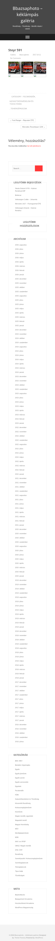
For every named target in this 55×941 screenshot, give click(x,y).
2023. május (19, 406)
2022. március (20, 466)
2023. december (20, 376)
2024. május (19, 359)
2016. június (19, 742)
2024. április (19, 364)
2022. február (19, 470)
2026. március (20, 266)
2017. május (19, 708)
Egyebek (18, 786)
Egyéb (17, 769)
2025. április (19, 313)
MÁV (16, 829)
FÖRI (17, 795)
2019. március (20, 618)
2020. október (20, 538)
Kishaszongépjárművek (23, 808)
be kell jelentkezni (34, 146)
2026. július (19, 249)
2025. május (19, 309)
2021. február (19, 521)
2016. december (20, 725)
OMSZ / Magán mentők (23, 846)
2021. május (19, 508)
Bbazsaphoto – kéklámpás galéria (27, 14)
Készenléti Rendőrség (23, 803)
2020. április (19, 563)
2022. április (19, 461)
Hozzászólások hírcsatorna (24, 903)
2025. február (19, 321)
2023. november (20, 381)
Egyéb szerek (20, 778)
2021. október (20, 487)
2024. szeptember (21, 342)
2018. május (19, 661)
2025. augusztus (21, 296)
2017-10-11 (36, 55)
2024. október (20, 338)
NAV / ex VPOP (20, 841)
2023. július (19, 398)
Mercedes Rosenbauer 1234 (33, 127)
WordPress (39, 938)
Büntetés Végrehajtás (22, 765)
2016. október (20, 733)
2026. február (19, 270)
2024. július (19, 351)
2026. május (19, 258)
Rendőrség (19, 854)
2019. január (19, 627)
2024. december (20, 330)
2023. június (19, 402)
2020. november (20, 533)
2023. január (19, 423)
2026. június (19, 253)
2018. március (20, 669)
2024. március (20, 368)
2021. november (20, 483)
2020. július (19, 550)
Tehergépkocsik (19, 109)
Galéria (13, 55)
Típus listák (19, 871)
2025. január (19, 325)
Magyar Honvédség (22, 824)
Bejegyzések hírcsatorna (23, 899)
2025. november (20, 283)
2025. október (20, 287)
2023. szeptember (21, 389)
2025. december (20, 279)
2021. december (20, 478)
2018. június (19, 657)
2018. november (20, 635)
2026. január (19, 275)
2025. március (20, 317)
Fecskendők (29, 97)
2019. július (19, 601)
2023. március (20, 415)
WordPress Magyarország (24, 907)
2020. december (20, 529)
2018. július (19, 652)
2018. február (19, 674)
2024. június (19, 355)
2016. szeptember (21, 737)
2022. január (19, 474)
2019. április (19, 614)
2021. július (19, 500)
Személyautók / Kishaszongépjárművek (28, 858)
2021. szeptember (21, 491)
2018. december (20, 631)
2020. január (19, 576)
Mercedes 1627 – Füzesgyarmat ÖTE (28, 204)
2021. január (19, 525)
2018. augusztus (21, 648)
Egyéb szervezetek (21, 782)
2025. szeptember (21, 292)
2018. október (20, 640)
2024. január (19, 372)
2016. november (20, 729)
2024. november (20, 334)
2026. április (19, 262)
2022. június (19, 453)
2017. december (20, 682)
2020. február (19, 572)
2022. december (20, 427)
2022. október (20, 436)
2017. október (20, 691)
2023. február (19, 419)
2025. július (19, 300)
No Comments (15, 58)
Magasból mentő (21, 820)
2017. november (20, 686)
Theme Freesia (20, 938)
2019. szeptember (21, 593)
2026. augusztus (21, 245)
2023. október (20, 385)
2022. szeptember (21, 440)
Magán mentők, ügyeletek (24, 816)
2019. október (20, 589)
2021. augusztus (21, 495)
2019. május (19, 610)
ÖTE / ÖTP (18, 850)
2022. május (19, 457)
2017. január (19, 720)
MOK (17, 837)
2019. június (19, 606)
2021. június (19, 504)
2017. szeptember (21, 695)
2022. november (20, 432)
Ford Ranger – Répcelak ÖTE (22, 120)
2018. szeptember (21, 644)
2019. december (20, 580)
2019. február (19, 623)
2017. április (19, 712)
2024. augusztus (21, 347)
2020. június (19, 555)
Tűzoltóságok (19, 875)
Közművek (18, 812)
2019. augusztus (21, 597)
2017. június (19, 703)
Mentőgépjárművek (22, 833)
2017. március (20, 716)
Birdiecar (18, 195)
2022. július (19, 449)
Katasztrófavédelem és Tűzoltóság (21, 102)
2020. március (20, 567)
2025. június (19, 304)
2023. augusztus (21, 393)
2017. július (19, 699)
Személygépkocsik (21, 863)
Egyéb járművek (20, 774)
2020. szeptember (21, 542)
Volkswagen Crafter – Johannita (26, 199)
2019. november (20, 584)
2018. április (19, 665)
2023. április (19, 410)
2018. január (19, 678)
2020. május (19, 559)
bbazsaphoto (24, 55)
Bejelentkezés (20, 895)
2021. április (19, 512)
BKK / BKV (18, 761)
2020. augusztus (21, 546)
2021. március (20, 517)
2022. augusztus (21, 444)
